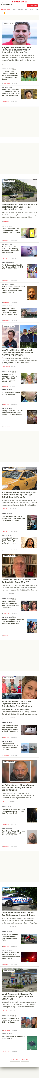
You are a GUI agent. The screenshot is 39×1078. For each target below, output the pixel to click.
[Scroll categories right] (37, 9)
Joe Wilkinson (6, 221)
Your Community (18, 9)
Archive (25, 1060)
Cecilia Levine (6, 64)
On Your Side (29, 9)
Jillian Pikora (6, 101)
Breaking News (9, 23)
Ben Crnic (5, 386)
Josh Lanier (6, 718)
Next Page (15, 1060)
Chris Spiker (6, 755)
